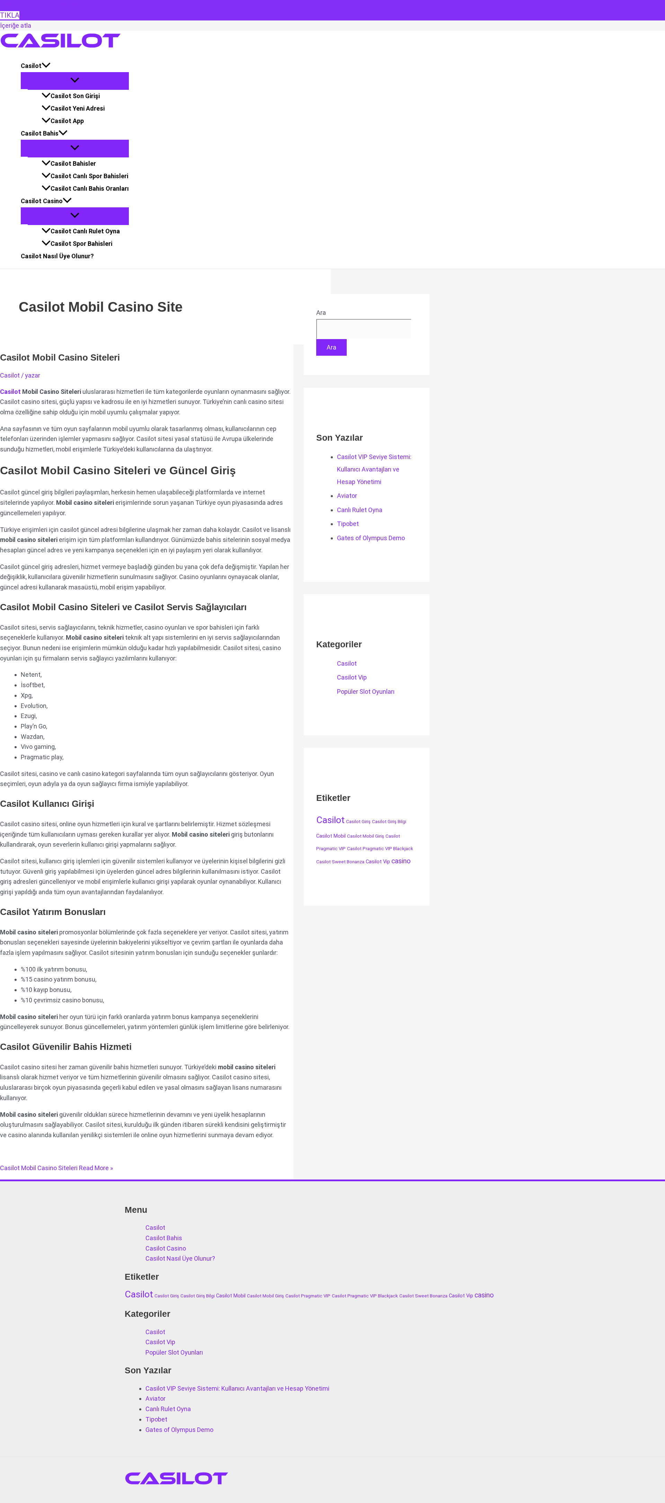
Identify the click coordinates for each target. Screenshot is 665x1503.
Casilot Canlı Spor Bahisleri (89, 176)
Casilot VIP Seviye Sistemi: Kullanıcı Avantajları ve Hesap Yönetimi (374, 469)
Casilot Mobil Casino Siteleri (60, 357)
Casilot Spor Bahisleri (81, 243)
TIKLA (9, 15)
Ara (321, 312)
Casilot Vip (352, 677)
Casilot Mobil (331, 836)
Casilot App (67, 120)
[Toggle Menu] (75, 80)
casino (401, 861)
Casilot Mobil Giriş (365, 836)
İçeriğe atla (15, 25)
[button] (46, 66)
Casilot (31, 65)
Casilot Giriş (358, 821)
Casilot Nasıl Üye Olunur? (57, 256)
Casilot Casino (42, 201)
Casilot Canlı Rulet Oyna (85, 231)
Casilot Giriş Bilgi (389, 821)
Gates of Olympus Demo (371, 538)
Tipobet (348, 523)
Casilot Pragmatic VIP (307, 1295)
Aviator (347, 495)
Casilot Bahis (40, 133)
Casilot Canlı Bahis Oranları (90, 188)
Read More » (56, 1168)
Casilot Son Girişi (75, 96)
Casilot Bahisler (73, 163)
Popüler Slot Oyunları (365, 691)
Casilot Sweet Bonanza (340, 861)
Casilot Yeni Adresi (78, 108)
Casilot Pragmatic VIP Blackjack (380, 848)
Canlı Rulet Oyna (359, 509)
